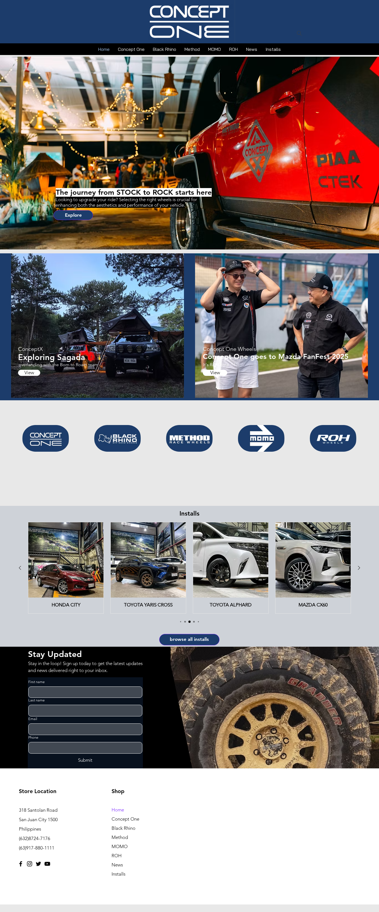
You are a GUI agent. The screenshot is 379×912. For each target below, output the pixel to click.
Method (120, 837)
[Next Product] (359, 567)
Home (118, 810)
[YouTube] (47, 863)
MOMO (120, 846)
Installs (118, 874)
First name (36, 682)
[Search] (299, 33)
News (117, 865)
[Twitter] (38, 863)
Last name (36, 700)
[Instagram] (29, 863)
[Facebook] (20, 863)
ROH (117, 855)
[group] (189, 568)
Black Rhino (123, 828)
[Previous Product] (20, 567)
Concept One (125, 819)
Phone (33, 737)
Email (32, 719)
